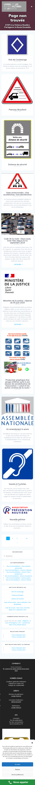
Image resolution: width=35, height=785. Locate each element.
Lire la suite (17, 264)
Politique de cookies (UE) (16, 683)
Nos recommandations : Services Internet (18, 580)
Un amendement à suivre (17, 429)
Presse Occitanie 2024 (18, 637)
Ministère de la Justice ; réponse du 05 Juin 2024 (17, 301)
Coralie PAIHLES (16, 696)
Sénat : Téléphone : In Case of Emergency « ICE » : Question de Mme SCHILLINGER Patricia (18, 623)
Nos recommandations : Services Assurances (18, 576)
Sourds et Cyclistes (17, 484)
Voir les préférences (17, 774)
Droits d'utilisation (16, 667)
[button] (32, 743)
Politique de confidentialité (16, 685)
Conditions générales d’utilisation (16, 681)
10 (27, 538)
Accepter (17, 764)
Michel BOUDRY (16, 702)
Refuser (17, 769)
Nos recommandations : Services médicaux (18, 570)
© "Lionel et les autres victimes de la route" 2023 (16, 670)
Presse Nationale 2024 (18, 635)
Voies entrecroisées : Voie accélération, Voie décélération (17, 193)
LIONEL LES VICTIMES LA (12, 6)
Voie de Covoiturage (17, 59)
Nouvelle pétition (17, 519)
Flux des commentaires (16, 722)
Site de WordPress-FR (16, 724)
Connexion (16, 718)
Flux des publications (16, 720)
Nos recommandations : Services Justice (18, 578)
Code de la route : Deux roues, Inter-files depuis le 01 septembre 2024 (17, 241)
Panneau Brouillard (17, 109)
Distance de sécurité (17, 164)
